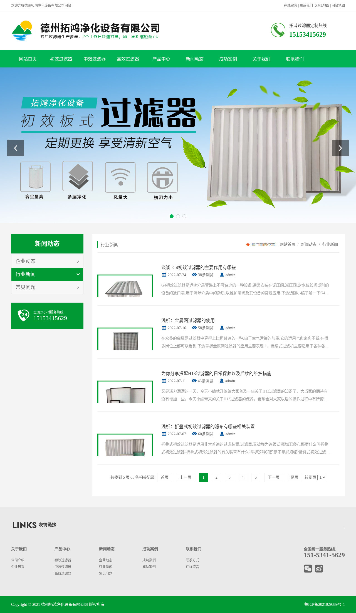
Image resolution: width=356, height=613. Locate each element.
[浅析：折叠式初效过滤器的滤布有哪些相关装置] (125, 454)
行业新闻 (26, 274)
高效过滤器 (128, 59)
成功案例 (228, 59)
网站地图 (338, 5)
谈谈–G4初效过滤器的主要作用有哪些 (198, 267)
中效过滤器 (94, 59)
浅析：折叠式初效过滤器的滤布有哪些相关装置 (208, 426)
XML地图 (322, 5)
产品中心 (161, 59)
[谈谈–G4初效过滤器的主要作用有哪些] (125, 295)
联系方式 (192, 560)
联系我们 (306, 5)
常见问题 (26, 287)
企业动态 (26, 261)
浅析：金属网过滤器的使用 (188, 320)
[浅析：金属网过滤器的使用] (125, 348)
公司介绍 (17, 560)
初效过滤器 (61, 59)
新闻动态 (195, 59)
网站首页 (28, 59)
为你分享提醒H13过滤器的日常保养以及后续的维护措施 (216, 373)
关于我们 (261, 59)
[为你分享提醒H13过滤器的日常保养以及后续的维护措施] (125, 401)
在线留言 (290, 5)
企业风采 (17, 567)
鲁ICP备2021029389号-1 (324, 604)
